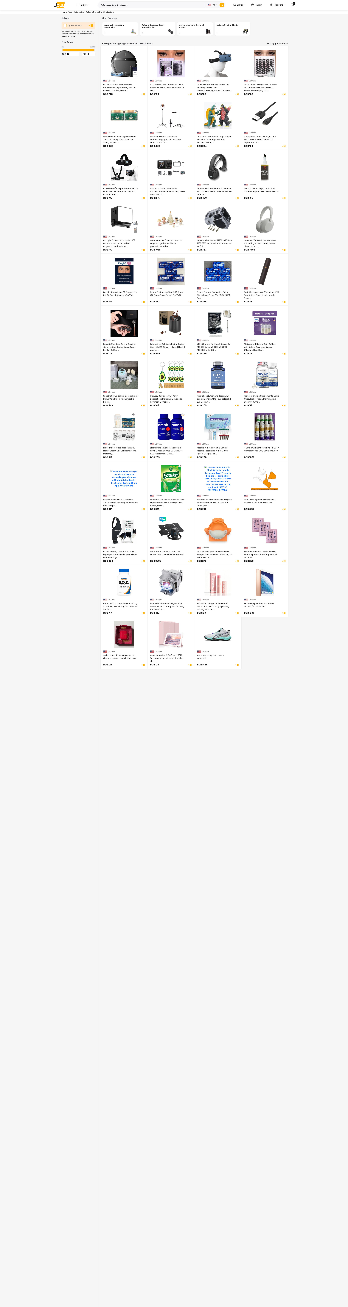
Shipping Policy (68, 36)
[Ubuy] (59, 5)
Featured (281, 43)
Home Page (67, 12)
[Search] (222, 5)
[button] (239, 5)
